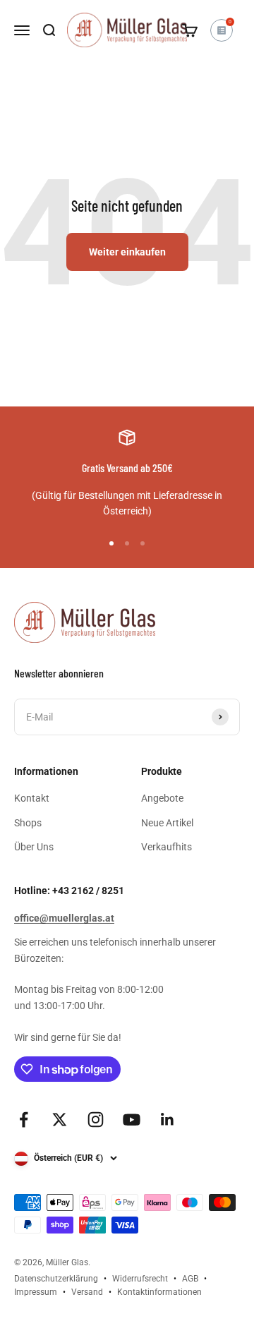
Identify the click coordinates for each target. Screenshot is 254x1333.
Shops (28, 822)
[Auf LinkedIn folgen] (167, 1119)
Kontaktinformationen (159, 1292)
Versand (87, 1292)
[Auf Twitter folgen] (59, 1119)
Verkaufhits (166, 846)
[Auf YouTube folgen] (131, 1119)
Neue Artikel (167, 822)
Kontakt (31, 798)
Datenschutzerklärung (56, 1279)
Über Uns (34, 846)
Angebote (162, 798)
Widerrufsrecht (140, 1279)
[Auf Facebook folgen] (23, 1119)
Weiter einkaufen (127, 252)
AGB (190, 1279)
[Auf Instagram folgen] (95, 1119)
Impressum (35, 1292)
